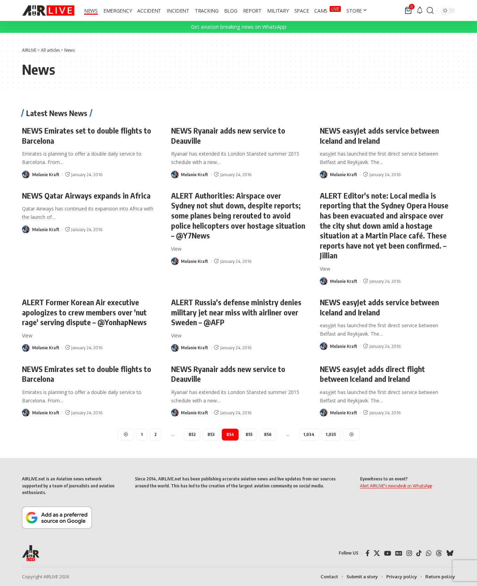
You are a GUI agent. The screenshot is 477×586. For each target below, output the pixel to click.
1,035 (331, 434)
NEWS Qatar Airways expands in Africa (86, 195)
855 (248, 434)
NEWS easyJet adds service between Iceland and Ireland (379, 135)
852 (192, 434)
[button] (430, 10)
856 (268, 434)
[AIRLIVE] (48, 10)
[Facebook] (367, 553)
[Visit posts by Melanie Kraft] (26, 174)
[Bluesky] (450, 553)
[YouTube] (387, 553)
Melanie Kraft (45, 174)
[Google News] (399, 553)
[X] (377, 553)
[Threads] (439, 553)
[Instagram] (409, 553)
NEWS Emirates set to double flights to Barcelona (86, 374)
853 (211, 434)
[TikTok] (419, 553)
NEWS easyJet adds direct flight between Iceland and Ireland (372, 374)
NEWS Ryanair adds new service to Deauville (228, 374)
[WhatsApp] (428, 553)
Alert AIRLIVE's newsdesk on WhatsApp (396, 485)
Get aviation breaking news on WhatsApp (238, 26)
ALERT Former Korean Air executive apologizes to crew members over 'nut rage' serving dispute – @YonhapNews (84, 312)
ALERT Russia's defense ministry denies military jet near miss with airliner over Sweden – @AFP (236, 312)
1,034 (308, 434)
